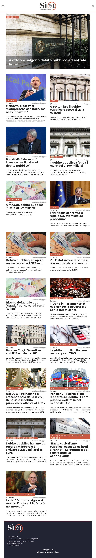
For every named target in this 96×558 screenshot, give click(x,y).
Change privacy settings (48, 552)
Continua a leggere (39, 103)
